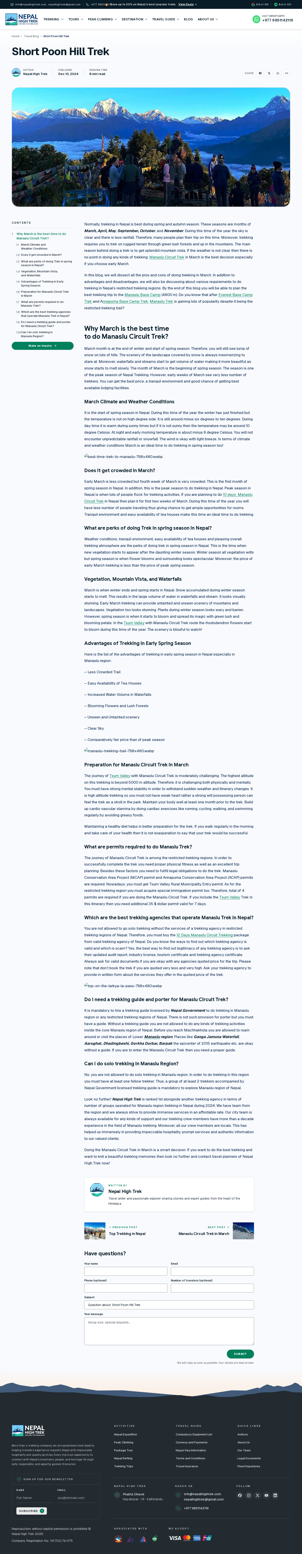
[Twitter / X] (257, 1495)
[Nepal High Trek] (21, 19)
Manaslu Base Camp (142, 294)
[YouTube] (266, 1495)
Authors (242, 1434)
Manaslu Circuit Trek (166, 257)
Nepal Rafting (123, 1458)
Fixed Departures (248, 1466)
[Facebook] (239, 1495)
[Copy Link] (286, 73)
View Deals (186, 4)
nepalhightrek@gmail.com (204, 1499)
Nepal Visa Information (191, 1450)
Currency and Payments (192, 1442)
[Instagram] (248, 1495)
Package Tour (123, 1450)
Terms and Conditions (190, 1458)
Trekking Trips (123, 1466)
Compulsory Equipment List (194, 1434)
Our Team (244, 1450)
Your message (93, 1314)
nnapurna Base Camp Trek (125, 301)
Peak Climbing (123, 1442)
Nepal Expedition (125, 1434)
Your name (91, 1263)
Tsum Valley (134, 622)
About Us (243, 1442)
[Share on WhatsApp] (277, 73)
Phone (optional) (95, 1280)
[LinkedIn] (275, 1495)
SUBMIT (240, 1354)
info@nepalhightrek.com (202, 1494)
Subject (89, 1297)
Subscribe (28, 1511)
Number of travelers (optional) (191, 1280)
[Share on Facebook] (260, 73)
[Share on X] (269, 73)
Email (174, 1263)
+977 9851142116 (196, 1508)
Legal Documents (249, 1458)
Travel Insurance (187, 1466)
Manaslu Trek (161, 301)
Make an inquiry (40, 346)
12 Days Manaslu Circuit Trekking (204, 935)
